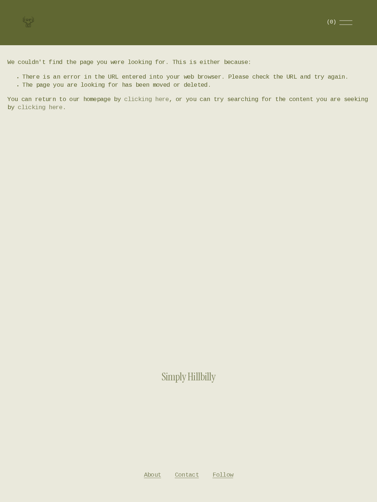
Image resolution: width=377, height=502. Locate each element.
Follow (222, 475)
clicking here (146, 99)
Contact (187, 475)
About (152, 475)
